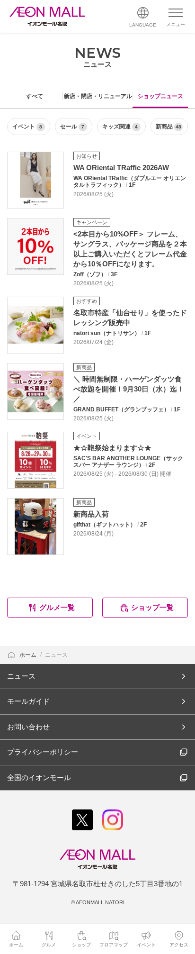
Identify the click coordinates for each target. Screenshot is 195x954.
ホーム (28, 655)
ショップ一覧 (152, 607)
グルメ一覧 (57, 607)
